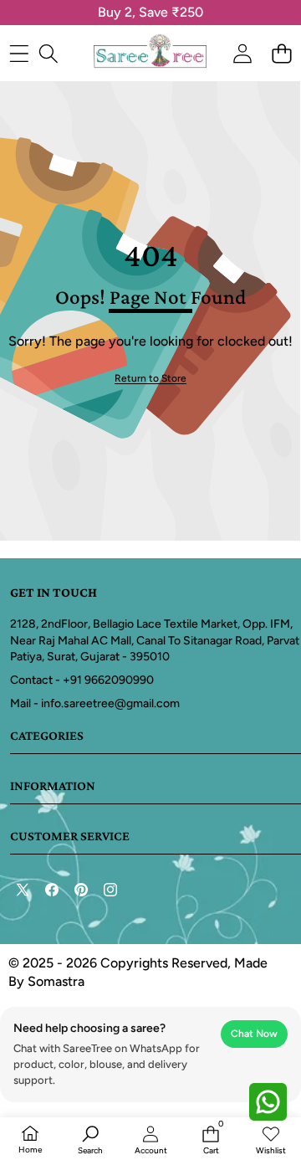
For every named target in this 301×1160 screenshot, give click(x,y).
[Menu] (19, 53)
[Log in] (242, 53)
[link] (150, 379)
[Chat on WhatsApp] (267, 1101)
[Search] (48, 53)
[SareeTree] (150, 53)
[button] (281, 53)
